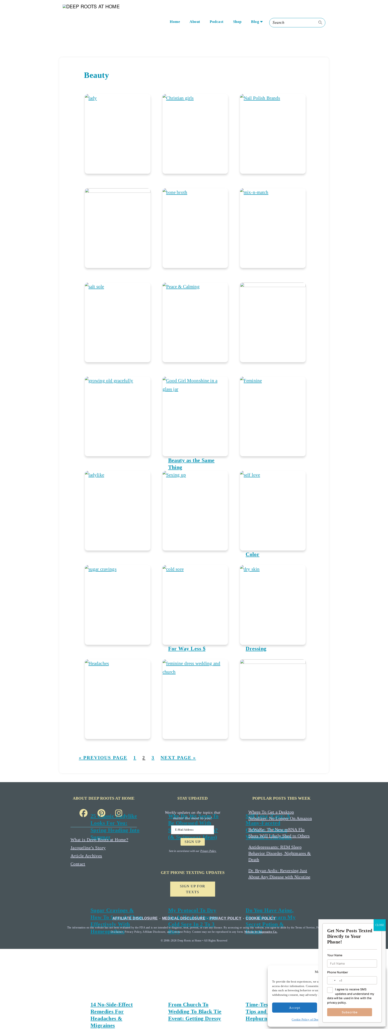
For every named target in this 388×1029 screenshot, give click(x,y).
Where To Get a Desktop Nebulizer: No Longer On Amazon (280, 815)
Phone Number (337, 972)
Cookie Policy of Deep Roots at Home (315, 1019)
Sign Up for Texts (192, 889)
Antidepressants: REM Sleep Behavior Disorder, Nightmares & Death (279, 853)
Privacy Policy (225, 918)
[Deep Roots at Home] (98, 22)
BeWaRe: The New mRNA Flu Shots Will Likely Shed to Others (279, 832)
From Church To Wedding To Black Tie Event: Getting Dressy (195, 1011)
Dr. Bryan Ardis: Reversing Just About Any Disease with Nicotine (279, 873)
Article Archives (86, 855)
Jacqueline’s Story (88, 847)
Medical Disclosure (183, 918)
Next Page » (178, 757)
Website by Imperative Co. (260, 931)
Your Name (334, 955)
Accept (294, 1007)
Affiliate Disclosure (135, 918)
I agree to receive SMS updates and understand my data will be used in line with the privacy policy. (350, 995)
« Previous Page (103, 757)
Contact (78, 863)
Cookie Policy (261, 918)
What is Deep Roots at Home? (99, 839)
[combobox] (332, 980)
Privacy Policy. (208, 851)
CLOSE (379, 925)
